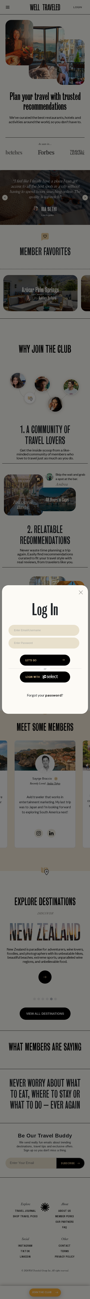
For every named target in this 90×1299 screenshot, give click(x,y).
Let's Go (30, 660)
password (53, 695)
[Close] (80, 592)
